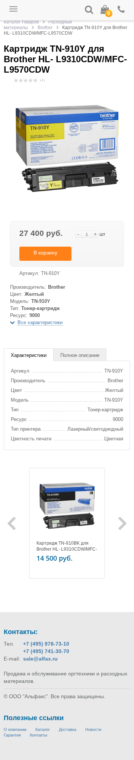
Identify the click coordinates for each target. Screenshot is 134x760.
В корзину (45, 253)
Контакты (38, 735)
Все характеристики (40, 322)
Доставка (67, 729)
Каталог (42, 729)
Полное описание (79, 355)
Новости (93, 729)
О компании (15, 729)
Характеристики (29, 355)
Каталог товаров (21, 22)
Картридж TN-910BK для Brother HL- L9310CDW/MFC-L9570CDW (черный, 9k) (66, 549)
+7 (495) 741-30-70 (46, 651)
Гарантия (12, 735)
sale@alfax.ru (40, 659)
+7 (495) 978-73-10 (46, 644)
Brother (45, 27)
